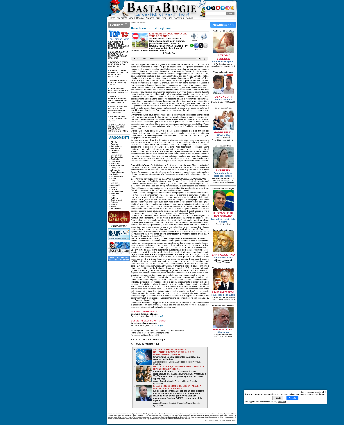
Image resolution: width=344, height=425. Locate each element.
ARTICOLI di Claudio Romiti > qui (148, 339)
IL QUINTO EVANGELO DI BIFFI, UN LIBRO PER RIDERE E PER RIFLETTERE (118, 73)
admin (234, 420)
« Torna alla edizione (138, 23)
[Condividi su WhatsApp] (192, 47)
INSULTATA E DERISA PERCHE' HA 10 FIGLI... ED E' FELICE (118, 64)
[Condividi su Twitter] (201, 47)
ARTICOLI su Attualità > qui (145, 344)
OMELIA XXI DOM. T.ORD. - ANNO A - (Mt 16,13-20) (117, 119)
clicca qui (282, 401)
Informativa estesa (225, 420)
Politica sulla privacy (210, 420)
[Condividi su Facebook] (196, 47)
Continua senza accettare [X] (313, 392)
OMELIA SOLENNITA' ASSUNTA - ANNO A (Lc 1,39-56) (118, 82)
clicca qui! (158, 316)
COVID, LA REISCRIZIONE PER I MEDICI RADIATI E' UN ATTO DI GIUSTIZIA (117, 100)
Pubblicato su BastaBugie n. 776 (145, 335)
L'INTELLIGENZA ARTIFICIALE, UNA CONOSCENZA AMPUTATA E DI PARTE (118, 128)
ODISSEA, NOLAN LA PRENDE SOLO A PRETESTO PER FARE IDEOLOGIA (118, 55)
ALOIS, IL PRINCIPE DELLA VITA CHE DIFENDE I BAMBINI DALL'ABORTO (117, 110)
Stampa (204, 40)
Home (112, 18)
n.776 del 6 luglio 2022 (151, 28)
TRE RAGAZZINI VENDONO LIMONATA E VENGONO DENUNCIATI (118, 91)
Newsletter (221, 25)
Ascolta (194, 40)
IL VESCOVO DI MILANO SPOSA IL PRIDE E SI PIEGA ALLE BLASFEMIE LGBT (118, 45)
